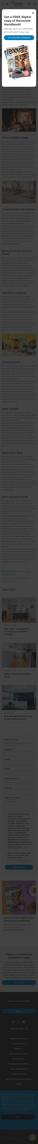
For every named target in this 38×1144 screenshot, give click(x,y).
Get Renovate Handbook (19, 38)
